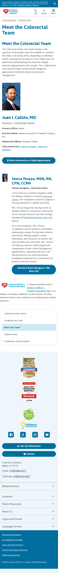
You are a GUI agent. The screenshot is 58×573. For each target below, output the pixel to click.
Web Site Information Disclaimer (15, 550)
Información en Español (11, 535)
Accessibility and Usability (12, 540)
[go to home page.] (15, 11)
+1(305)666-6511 (17, 470)
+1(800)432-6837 (21, 476)
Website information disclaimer (29, 5)
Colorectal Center (9, 20)
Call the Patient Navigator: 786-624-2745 (33, 269)
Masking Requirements (11, 555)
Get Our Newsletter (30, 446)
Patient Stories (11, 334)
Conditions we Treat (13, 320)
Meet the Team (25, 20)
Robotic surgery (29, 146)
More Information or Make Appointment (30, 160)
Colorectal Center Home (15, 313)
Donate (30, 454)
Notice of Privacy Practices (12, 545)
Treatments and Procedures (17, 341)
